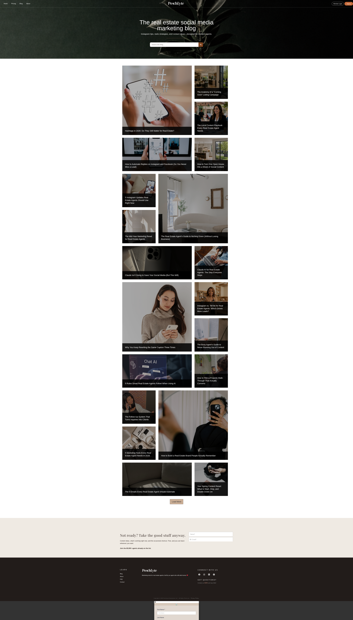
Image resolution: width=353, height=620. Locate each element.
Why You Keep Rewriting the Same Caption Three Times (150, 347)
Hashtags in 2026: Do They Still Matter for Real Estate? (149, 131)
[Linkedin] (209, 574)
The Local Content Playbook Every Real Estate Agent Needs (209, 128)
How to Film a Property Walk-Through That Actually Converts (210, 381)
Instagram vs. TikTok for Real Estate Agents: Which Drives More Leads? (210, 308)
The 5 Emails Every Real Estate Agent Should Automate (150, 492)
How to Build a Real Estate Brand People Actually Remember (188, 456)
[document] (176, 610)
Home (6, 3)
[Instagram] (204, 574)
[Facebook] (199, 574)
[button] (176, 602)
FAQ (121, 579)
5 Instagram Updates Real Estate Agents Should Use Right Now (136, 200)
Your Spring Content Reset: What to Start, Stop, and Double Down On (209, 489)
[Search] (200, 44)
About (28, 3)
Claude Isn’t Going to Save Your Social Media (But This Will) (152, 275)
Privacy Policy (195, 598)
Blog (21, 3)
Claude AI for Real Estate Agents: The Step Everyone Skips (209, 272)
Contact (122, 582)
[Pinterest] (214, 574)
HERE (206, 583)
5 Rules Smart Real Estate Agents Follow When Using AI (150, 383)
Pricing (13, 3)
